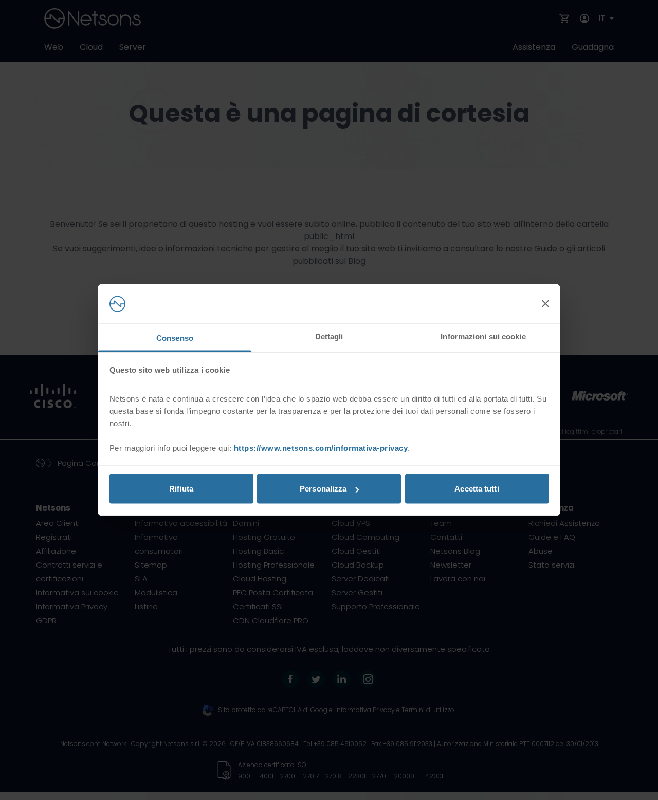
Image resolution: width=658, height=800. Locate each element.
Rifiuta (181, 488)
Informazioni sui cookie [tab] (483, 336)
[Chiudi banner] (545, 303)
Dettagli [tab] (329, 336)
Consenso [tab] (174, 337)
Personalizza (323, 488)
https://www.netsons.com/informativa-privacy (321, 447)
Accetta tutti (476, 488)
